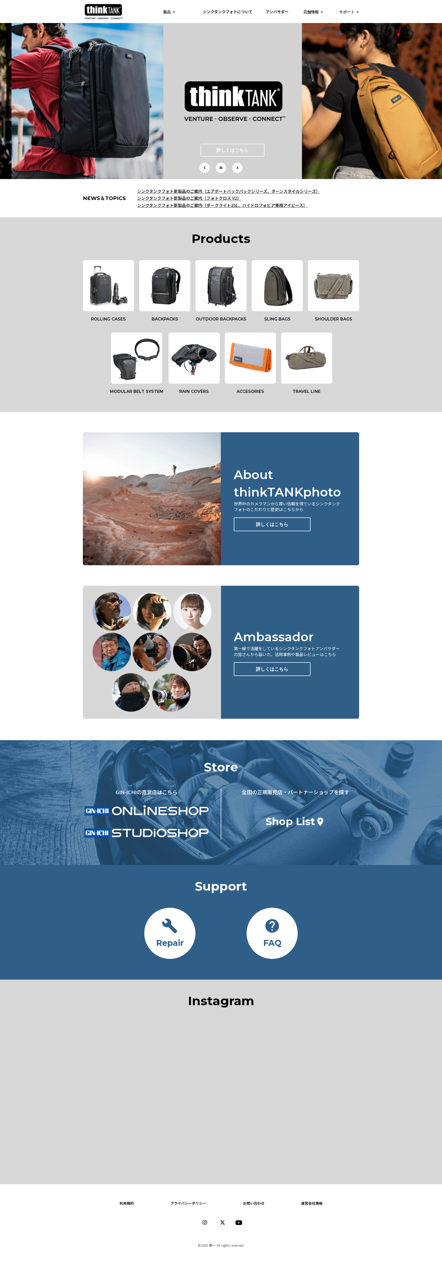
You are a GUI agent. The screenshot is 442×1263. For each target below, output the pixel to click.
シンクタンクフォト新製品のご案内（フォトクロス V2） (189, 198)
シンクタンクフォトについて (232, 11)
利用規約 (126, 1203)
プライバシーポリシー (188, 1203)
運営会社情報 (312, 1203)
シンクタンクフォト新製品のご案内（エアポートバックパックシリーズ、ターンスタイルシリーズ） (228, 191)
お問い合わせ (253, 1203)
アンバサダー (277, 11)
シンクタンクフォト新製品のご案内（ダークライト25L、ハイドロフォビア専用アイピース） (222, 205)
